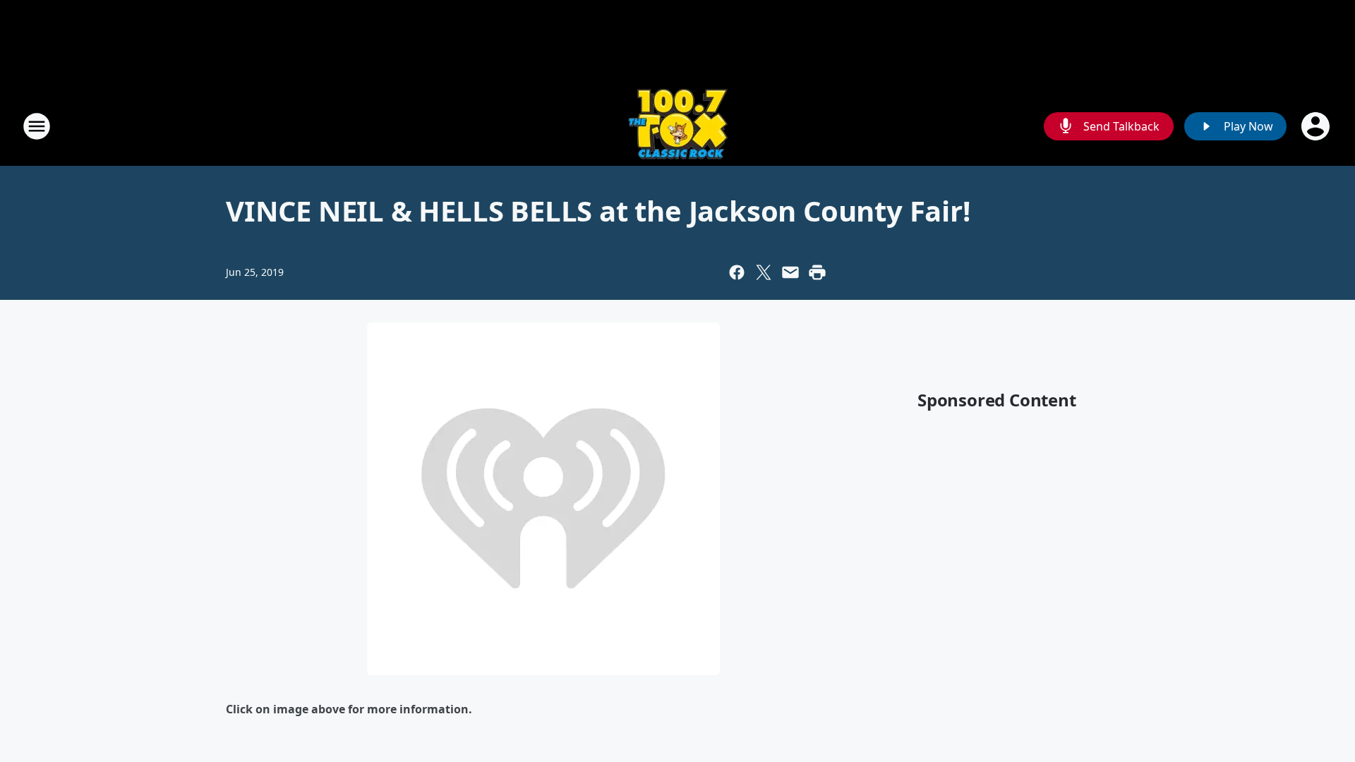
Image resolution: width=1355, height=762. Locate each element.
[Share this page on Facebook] (737, 272)
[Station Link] (678, 126)
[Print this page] (817, 272)
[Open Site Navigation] (37, 126)
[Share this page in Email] (790, 272)
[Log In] (1316, 126)
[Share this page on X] (763, 272)
